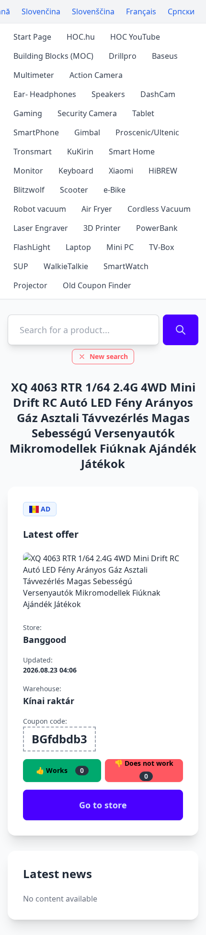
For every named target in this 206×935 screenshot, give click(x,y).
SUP (20, 266)
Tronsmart (32, 151)
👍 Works (60, 770)
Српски (181, 11)
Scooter (74, 190)
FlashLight (31, 247)
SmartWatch (126, 266)
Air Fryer (96, 209)
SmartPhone (36, 132)
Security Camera (87, 113)
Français (141, 11)
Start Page (32, 37)
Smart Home (132, 151)
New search (109, 356)
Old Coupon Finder (97, 285)
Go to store (103, 805)
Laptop (78, 247)
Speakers (108, 94)
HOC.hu (81, 37)
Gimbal (87, 132)
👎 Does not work (143, 770)
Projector (30, 285)
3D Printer (102, 228)
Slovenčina (41, 11)
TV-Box (161, 247)
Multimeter (33, 75)
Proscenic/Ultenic (147, 132)
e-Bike (114, 190)
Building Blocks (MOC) (53, 56)
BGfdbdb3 (59, 739)
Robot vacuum (39, 209)
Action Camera (96, 75)
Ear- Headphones (44, 94)
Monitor (28, 170)
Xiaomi (121, 170)
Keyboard (75, 170)
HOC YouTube (135, 37)
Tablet (143, 113)
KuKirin (80, 151)
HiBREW (163, 170)
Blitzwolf (29, 190)
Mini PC (120, 247)
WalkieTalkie (66, 266)
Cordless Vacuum (159, 209)
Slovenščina (93, 11)
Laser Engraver (40, 228)
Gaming (27, 113)
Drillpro (123, 56)
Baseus (165, 56)
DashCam (157, 94)
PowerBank (157, 228)
